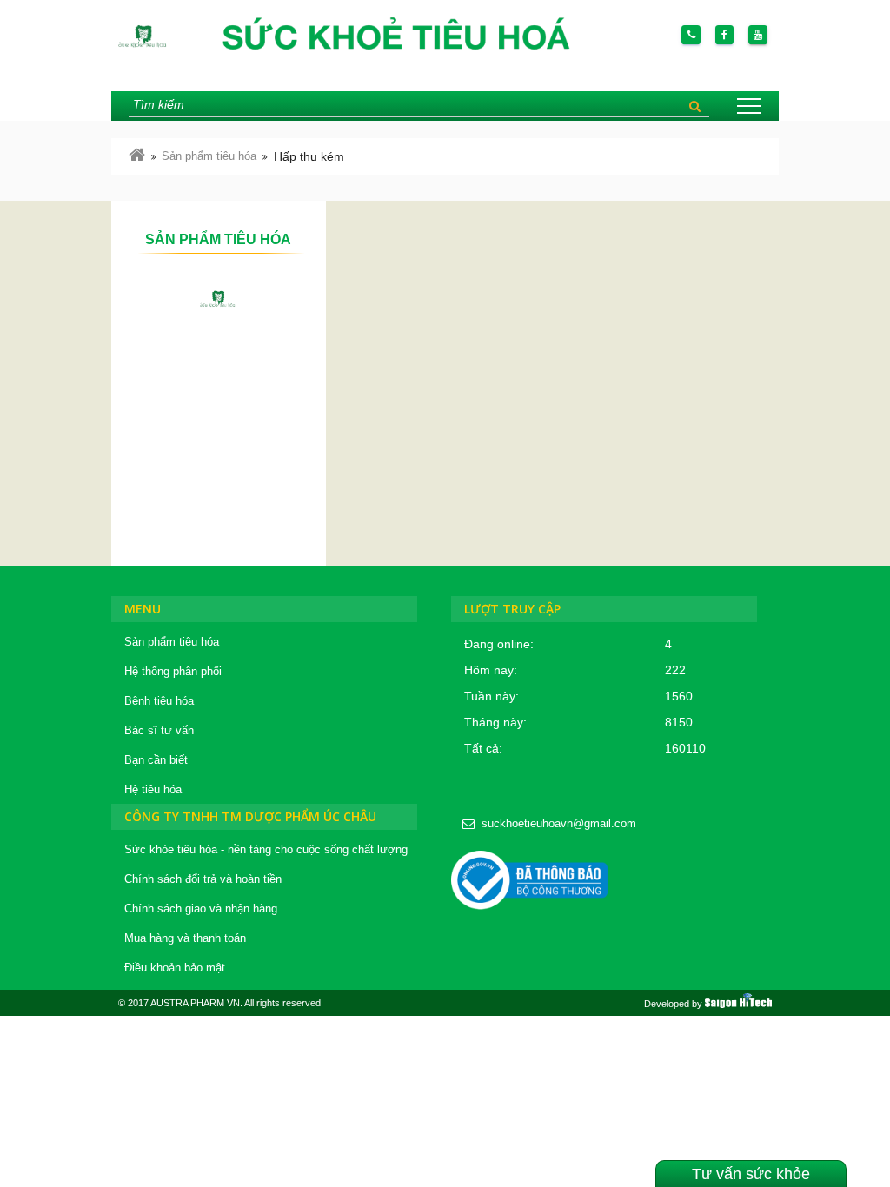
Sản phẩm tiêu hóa (209, 155)
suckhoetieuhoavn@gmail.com (559, 823)
